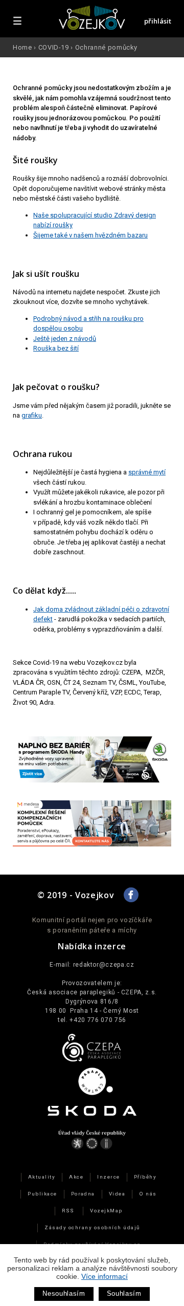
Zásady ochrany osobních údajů (92, 1227)
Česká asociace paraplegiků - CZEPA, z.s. (92, 992)
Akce (76, 1177)
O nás (147, 1193)
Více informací (104, 1276)
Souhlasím (124, 1293)
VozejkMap (106, 1210)
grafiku (31, 415)
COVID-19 (53, 47)
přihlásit (157, 21)
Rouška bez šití (56, 348)
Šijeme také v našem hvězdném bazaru (90, 235)
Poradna (83, 1193)
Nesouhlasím (63, 1293)
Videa (117, 1193)
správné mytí (147, 472)
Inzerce (108, 1177)
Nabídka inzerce (92, 946)
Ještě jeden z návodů (64, 338)
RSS (68, 1210)
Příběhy (145, 1177)
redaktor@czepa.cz (103, 964)
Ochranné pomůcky (106, 47)
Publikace (42, 1193)
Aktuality (41, 1177)
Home (22, 47)
